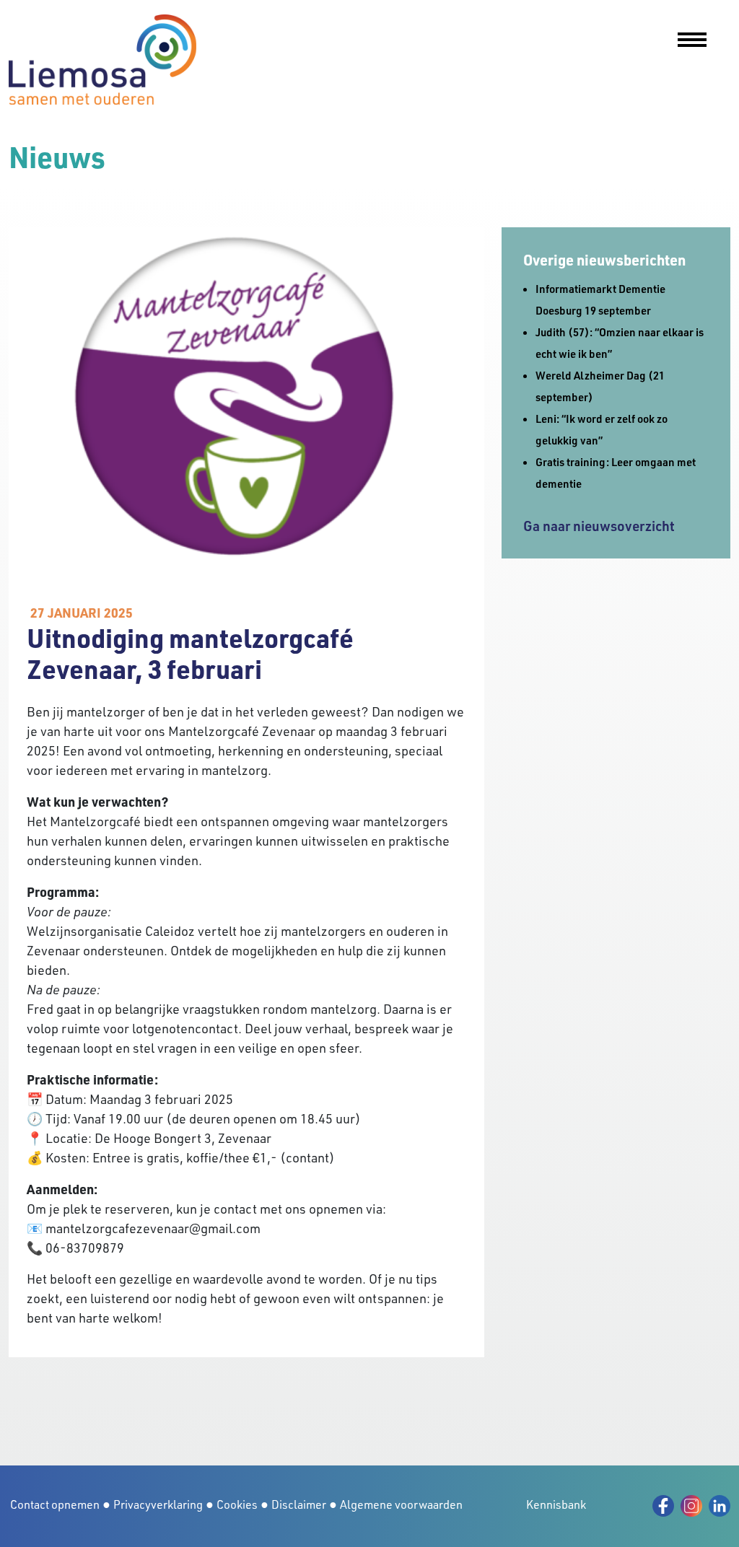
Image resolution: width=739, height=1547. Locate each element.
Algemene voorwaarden (401, 1504)
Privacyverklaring (158, 1504)
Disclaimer (298, 1504)
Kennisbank (556, 1504)
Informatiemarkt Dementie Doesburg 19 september (600, 299)
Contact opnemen (55, 1504)
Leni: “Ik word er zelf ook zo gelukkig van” (601, 429)
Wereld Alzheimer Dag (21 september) (600, 386)
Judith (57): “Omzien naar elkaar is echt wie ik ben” (619, 343)
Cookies (237, 1504)
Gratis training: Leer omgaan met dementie (615, 473)
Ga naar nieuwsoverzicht (599, 526)
